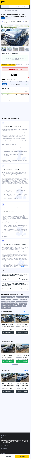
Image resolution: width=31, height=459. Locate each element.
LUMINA (10, 303)
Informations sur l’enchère (8, 64)
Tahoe (10, 297)
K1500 (9, 299)
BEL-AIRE (4, 307)
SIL (2, 301)
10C (22, 299)
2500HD (16, 303)
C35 (17, 297)
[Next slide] (27, 34)
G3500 (6, 301)
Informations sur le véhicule (23, 64)
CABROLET (15, 305)
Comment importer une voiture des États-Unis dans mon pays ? (14, 289)
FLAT (16, 301)
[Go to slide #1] (3, 49)
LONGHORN (4, 303)
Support (3, 453)
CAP (26, 301)
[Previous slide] (3, 34)
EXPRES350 (4, 297)
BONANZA (4, 305)
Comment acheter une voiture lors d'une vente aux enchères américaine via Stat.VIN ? (14, 275)
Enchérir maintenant (7, 332)
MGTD (13, 299)
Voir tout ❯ (26, 311)
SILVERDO (4, 299)
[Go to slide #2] (9, 49)
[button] (5, 6)
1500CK (9, 305)
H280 (21, 297)
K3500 (9, 307)
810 (14, 297)
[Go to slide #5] (28, 49)
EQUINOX (21, 301)
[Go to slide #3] (15, 49)
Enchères (4, 448)
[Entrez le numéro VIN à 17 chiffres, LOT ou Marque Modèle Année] (27, 6)
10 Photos (6, 45)
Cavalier (21, 303)
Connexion (8, 456)
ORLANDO (26, 297)
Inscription (22, 456)
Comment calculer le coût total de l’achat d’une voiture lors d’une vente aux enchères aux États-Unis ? (14, 284)
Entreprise (4, 445)
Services (3, 451)
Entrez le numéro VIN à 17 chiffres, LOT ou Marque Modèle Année (18, 6)
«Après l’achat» (22, 266)
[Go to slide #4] (21, 49)
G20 (26, 299)
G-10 (21, 305)
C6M (25, 303)
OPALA (18, 299)
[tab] (12, 364)
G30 (24, 305)
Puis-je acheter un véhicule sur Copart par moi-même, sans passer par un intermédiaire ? (14, 279)
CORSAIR (11, 301)
